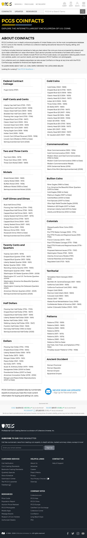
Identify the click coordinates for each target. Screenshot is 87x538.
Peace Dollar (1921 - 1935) (13, 361)
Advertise (34, 466)
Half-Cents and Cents (16, 99)
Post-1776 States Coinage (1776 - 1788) (62, 243)
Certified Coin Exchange (39, 508)
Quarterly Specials (8, 472)
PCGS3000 (28, 411)
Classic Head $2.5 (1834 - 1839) (59, 95)
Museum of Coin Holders (11, 517)
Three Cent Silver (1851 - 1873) (15, 160)
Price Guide (29, 4)
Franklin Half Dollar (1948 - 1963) (16, 326)
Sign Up (49, 448)
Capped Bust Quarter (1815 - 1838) (17, 259)
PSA (32, 520)
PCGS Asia (34, 498)
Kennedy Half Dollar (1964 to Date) (17, 329)
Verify (71, 6)
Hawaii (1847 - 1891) (55, 299)
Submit (64, 6)
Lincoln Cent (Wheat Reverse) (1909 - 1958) (21, 136)
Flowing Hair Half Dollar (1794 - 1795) (18, 309)
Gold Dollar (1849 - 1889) (56, 87)
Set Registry (40, 4)
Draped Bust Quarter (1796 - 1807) (17, 257)
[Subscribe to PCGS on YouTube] (83, 533)
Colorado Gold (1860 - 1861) (58, 296)
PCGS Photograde (8, 508)
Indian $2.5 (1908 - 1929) (56, 101)
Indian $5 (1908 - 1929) (56, 121)
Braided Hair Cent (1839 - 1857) (16, 128)
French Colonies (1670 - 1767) (58, 240)
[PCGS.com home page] (7, 4)
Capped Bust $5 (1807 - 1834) (58, 112)
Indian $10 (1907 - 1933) (56, 129)
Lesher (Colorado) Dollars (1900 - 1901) (62, 307)
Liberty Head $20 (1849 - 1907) (59, 132)
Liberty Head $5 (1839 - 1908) (58, 118)
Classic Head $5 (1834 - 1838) (58, 115)
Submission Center (8, 479)
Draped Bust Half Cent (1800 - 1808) (18, 108)
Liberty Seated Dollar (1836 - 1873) (17, 353)
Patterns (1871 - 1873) (55, 334)
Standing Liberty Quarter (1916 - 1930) (19, 268)
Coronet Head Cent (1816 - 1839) (16, 125)
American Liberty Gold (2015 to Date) (61, 209)
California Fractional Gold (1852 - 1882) (62, 287)
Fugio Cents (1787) (11, 90)
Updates (19, 11)
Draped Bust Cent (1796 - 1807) (16, 119)
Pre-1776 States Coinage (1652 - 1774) (61, 232)
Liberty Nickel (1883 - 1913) (14, 181)
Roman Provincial (54, 365)
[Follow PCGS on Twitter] (73, 533)
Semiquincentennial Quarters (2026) (18, 294)
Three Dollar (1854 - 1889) (57, 104)
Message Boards (7, 514)
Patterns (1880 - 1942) (55, 339)
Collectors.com (36, 495)
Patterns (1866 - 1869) (56, 328)
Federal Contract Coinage (13, 82)
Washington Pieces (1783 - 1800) (60, 253)
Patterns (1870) (53, 331)
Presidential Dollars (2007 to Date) (17, 372)
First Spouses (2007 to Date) (58, 201)
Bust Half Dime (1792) (12, 205)
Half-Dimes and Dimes (16, 198)
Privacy (33, 476)
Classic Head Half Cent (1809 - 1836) (18, 111)
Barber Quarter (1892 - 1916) (15, 265)
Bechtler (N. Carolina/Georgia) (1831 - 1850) (64, 282)
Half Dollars (10, 303)
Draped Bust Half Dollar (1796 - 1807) (18, 312)
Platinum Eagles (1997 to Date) (59, 195)
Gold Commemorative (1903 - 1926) (61, 153)
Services (18, 4)
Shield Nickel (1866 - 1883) (14, 178)
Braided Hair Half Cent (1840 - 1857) (18, 114)
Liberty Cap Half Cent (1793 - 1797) (17, 105)
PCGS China (35, 501)
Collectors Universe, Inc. (24, 533)
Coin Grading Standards (10, 466)
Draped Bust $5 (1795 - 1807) (58, 110)
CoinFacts (7, 11)
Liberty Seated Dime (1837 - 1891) (17, 224)
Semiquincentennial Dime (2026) (17, 236)
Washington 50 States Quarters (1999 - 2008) (22, 273)
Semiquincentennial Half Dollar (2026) (19, 332)
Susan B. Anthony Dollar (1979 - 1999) (18, 367)
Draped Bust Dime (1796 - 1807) (16, 219)
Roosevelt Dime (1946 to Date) (16, 233)
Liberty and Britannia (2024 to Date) (61, 212)
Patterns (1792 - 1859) (55, 322)
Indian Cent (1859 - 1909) (13, 133)
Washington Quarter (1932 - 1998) (17, 271)
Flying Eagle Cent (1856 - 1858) (16, 131)
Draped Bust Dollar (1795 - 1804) (16, 350)
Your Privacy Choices (38, 479)
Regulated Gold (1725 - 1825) (58, 262)
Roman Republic (54, 368)
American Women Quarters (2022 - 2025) (20, 291)
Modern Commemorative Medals (60, 164)
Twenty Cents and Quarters (14, 246)
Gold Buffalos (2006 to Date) (58, 198)
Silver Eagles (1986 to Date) (58, 184)
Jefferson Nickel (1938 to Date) (16, 186)
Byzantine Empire (54, 374)
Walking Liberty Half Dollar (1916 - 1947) (19, 323)
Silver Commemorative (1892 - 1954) (61, 150)
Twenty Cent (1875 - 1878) (14, 254)
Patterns (52, 316)
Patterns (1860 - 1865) (56, 325)
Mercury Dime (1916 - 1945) (14, 230)
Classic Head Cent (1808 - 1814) (16, 122)
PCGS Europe (35, 505)
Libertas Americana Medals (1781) (60, 256)
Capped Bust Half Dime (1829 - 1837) (18, 213)
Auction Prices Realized (10, 505)
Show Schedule (7, 476)
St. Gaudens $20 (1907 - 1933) (58, 135)
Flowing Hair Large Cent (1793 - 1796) (18, 116)
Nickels (7, 172)
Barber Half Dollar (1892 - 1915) (16, 320)
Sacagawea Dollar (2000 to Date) (17, 369)
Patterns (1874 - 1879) (55, 337)
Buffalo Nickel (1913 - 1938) (14, 184)
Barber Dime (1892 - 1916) (14, 227)
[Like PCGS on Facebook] (68, 533)
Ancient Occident (57, 359)
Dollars (7, 340)
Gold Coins (53, 81)
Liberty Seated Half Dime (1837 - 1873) (19, 216)
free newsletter (27, 438)
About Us (34, 463)
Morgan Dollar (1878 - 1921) (14, 358)
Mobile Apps (6, 511)
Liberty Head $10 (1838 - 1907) (59, 126)
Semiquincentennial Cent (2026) (17, 142)
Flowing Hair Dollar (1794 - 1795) (16, 347)
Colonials (52, 221)
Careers (33, 469)
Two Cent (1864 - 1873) (12, 157)
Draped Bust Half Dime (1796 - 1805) (18, 210)
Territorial (52, 270)
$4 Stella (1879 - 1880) (56, 107)
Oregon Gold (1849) (54, 290)
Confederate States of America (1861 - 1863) (64, 304)
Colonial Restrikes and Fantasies (60, 259)
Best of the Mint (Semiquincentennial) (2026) (65, 169)
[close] (84, 17)
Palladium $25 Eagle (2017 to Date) (61, 206)
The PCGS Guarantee (9, 482)
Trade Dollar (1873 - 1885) (14, 355)
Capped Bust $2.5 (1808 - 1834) (59, 93)
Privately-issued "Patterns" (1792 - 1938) (62, 350)
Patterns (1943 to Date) (56, 342)
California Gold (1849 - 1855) (58, 285)
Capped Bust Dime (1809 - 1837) (16, 222)
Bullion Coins (55, 178)
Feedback (5, 485)
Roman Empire (53, 371)
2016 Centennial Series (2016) (59, 166)
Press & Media (36, 472)
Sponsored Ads (43, 403)
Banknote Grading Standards (12, 469)
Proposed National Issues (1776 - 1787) (62, 250)
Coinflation (35, 514)
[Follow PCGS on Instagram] (78, 533)
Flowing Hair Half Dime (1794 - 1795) (18, 208)
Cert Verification (7, 463)
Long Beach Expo (37, 517)
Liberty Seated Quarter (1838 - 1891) (18, 262)
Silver (48, 408)
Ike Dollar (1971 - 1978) (12, 364)
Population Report (8, 501)
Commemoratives (57, 144)
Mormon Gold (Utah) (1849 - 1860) (60, 293)
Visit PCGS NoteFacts (25, 69)
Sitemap (34, 482)
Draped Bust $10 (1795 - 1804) (59, 124)
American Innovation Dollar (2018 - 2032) (20, 375)
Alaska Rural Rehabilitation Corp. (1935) (62, 301)
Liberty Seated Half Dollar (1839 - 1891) (19, 318)
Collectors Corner (37, 511)
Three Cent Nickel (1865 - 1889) (16, 163)
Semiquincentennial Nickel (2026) (17, 189)
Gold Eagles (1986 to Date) (57, 192)
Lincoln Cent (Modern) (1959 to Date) (18, 139)
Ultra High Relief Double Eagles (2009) (62, 203)
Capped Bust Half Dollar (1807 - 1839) (18, 315)
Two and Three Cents (15, 151)
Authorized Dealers (8, 520)
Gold (13, 408)
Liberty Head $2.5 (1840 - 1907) (59, 98)
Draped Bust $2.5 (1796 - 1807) (59, 90)
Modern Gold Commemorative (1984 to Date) (65, 161)
